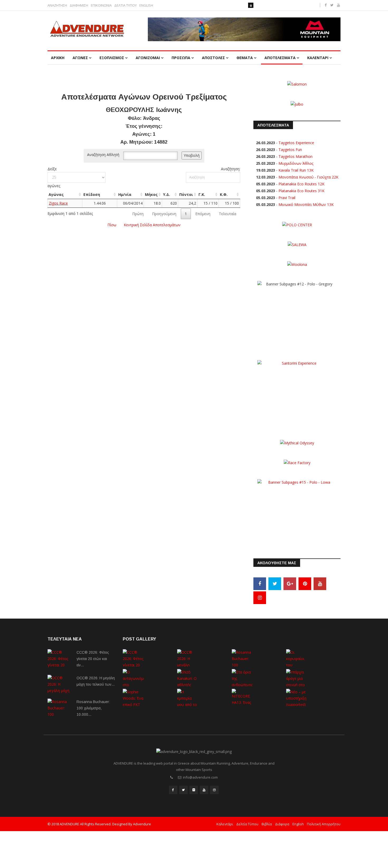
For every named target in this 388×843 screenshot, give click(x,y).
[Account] (250, 5)
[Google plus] (289, 583)
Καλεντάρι (224, 824)
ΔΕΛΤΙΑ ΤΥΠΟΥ (125, 5)
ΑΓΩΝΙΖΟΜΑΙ (148, 57)
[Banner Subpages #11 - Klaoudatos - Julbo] (297, 103)
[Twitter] (274, 583)
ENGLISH (146, 5)
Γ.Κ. (201, 194)
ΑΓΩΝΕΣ (80, 57)
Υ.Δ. (166, 194)
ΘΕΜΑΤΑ (244, 57)
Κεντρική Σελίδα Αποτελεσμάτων (152, 224)
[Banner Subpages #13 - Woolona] (297, 264)
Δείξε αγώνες (54, 177)
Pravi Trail (286, 197)
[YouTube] (320, 583)
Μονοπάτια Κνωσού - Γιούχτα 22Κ (308, 177)
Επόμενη (202, 213)
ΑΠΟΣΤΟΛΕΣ (213, 57)
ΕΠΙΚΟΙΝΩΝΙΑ (101, 5)
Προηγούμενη (164, 213)
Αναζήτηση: (230, 168)
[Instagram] (259, 597)
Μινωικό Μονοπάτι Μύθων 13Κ (306, 204)
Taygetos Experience (296, 142)
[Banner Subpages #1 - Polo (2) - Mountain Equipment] (244, 29)
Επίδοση (91, 194)
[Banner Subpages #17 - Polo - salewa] (297, 244)
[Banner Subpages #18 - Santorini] (297, 392)
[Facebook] (259, 583)
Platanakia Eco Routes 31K (301, 190)
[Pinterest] (305, 583)
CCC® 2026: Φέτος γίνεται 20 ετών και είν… (93, 658)
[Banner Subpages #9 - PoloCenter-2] (297, 224)
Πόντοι (186, 194)
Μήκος (151, 194)
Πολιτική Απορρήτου (323, 824)
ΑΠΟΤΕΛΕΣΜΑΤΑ (280, 57)
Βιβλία (267, 824)
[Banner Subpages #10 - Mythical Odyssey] (297, 442)
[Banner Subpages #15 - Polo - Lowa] (297, 511)
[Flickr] (194, 790)
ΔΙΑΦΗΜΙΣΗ (79, 5)
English (298, 824)
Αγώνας (56, 194)
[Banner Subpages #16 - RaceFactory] (297, 462)
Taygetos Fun (290, 149)
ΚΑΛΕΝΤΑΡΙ (317, 57)
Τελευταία (227, 213)
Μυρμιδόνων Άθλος (295, 163)
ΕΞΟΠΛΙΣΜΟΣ (112, 57)
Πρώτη (138, 213)
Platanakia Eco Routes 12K (301, 183)
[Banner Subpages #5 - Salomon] (297, 83)
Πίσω (111, 224)
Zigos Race (58, 203)
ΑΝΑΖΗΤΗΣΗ (57, 5)
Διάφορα (282, 824)
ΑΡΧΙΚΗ (57, 57)
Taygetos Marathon (295, 156)
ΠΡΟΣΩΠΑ (181, 57)
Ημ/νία (124, 194)
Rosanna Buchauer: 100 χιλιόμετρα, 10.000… (93, 708)
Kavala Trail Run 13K (296, 170)
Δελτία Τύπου (247, 824)
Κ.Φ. (224, 194)
